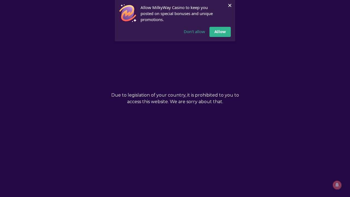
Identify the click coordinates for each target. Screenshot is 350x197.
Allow (220, 31)
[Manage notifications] (337, 185)
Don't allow (194, 31)
